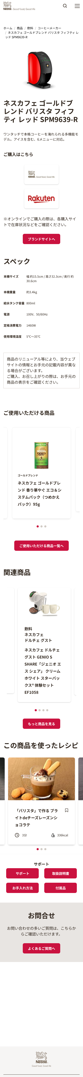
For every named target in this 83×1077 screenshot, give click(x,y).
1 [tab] (38, 526)
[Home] (20, 6)
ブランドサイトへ (41, 239)
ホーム (7, 28)
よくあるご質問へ (41, 948)
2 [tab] (41, 526)
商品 (20, 28)
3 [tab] (45, 526)
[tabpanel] (41, 473)
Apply (65, 7)
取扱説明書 (60, 873)
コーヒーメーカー (49, 28)
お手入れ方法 (22, 887)
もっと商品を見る (41, 723)
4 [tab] (47, 710)
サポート (22, 873)
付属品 (61, 887)
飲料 (30, 28)
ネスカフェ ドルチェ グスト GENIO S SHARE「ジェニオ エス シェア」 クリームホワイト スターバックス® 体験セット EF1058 (42, 671)
